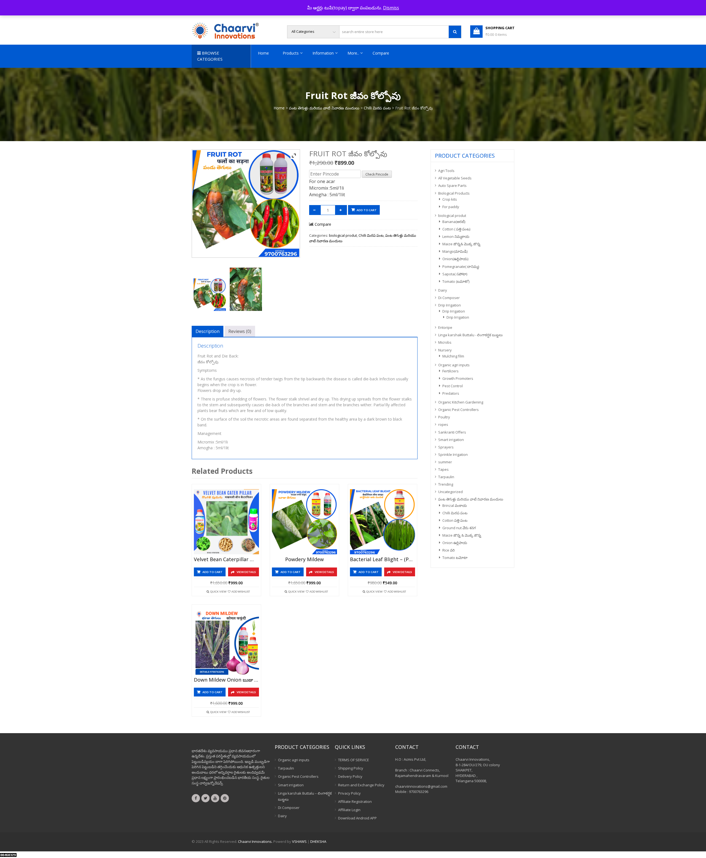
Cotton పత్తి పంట (454, 520)
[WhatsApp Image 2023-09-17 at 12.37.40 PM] (210, 294)
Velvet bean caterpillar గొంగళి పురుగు (226, 559)
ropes (443, 424)
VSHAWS (299, 841)
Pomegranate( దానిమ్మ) (460, 266)
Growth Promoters (457, 378)
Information (323, 53)
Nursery (445, 350)
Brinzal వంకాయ (454, 505)
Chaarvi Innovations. (255, 841)
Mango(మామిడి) (454, 251)
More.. (353, 53)
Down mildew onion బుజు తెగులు (226, 680)
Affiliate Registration (355, 801)
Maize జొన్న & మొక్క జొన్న (461, 535)
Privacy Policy (349, 793)
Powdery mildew (304, 559)
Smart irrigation (451, 439)
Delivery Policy (350, 776)
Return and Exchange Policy (361, 784)
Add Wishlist (240, 591)
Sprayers (446, 447)
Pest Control (452, 385)
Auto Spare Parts (452, 185)
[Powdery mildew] (304, 521)
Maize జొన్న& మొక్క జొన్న (461, 243)
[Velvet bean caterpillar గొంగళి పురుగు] (226, 521)
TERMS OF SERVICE (353, 759)
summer (445, 461)
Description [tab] (208, 331)
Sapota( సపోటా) (454, 273)
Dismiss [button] (391, 8)
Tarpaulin (446, 476)
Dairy (442, 290)
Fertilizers (450, 371)
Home (263, 53)
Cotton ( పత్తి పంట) (456, 229)
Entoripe (445, 327)
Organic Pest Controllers (458, 409)
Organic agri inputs (454, 364)
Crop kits (449, 199)
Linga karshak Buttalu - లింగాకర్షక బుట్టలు (470, 334)
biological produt (343, 235)
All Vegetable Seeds (455, 178)
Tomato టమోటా (454, 557)
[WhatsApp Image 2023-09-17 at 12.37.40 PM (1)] (246, 289)
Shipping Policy (350, 768)
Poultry (444, 417)
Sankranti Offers (452, 432)
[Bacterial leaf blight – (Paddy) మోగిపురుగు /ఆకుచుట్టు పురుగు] (382, 521)
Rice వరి (448, 550)
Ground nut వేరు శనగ (459, 527)
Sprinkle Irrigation (453, 454)
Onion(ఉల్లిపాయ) (455, 258)
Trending (445, 484)
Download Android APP (357, 818)
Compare (381, 53)
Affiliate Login (349, 809)
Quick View (218, 591)
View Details (246, 572)
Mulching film (453, 356)
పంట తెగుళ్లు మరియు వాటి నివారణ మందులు (324, 108)
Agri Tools (446, 170)
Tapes (443, 469)
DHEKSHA (318, 841)
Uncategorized (450, 491)
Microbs (444, 342)
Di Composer (449, 297)
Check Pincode (376, 174)
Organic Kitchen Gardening (460, 402)
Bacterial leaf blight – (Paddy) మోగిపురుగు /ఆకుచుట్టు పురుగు (382, 559)
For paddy (450, 206)
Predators (450, 393)
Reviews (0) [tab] (239, 331)
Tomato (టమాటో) (455, 281)
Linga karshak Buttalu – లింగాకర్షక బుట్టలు (305, 796)
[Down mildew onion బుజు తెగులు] (226, 642)
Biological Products (454, 193)
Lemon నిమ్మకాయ (455, 236)
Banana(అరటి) (453, 221)
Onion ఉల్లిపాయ (454, 542)
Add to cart (367, 210)
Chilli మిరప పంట (377, 108)
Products (291, 53)
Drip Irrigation (449, 305)
